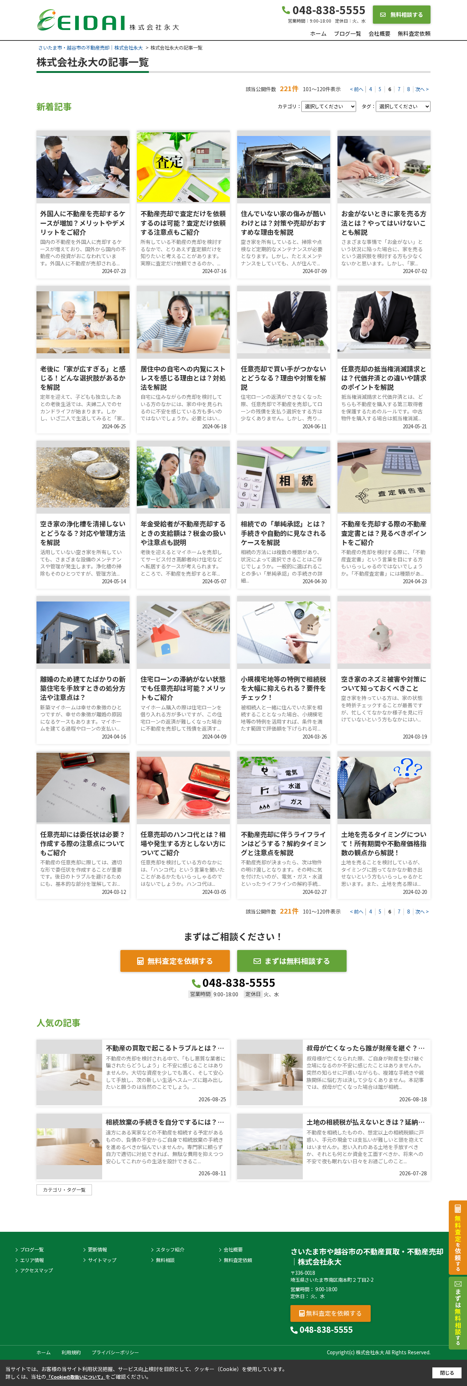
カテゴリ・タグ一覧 (64, 1189)
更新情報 (97, 1249)
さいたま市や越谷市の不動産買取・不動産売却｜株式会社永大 (366, 1256)
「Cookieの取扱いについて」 (75, 1377)
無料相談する (406, 14)
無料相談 (165, 1260)
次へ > (422, 89)
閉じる (447, 1372)
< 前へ (356, 89)
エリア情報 (32, 1260)
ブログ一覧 (347, 33)
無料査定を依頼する (180, 960)
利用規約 (71, 1352)
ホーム (318, 33)
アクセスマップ (36, 1270)
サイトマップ (102, 1260)
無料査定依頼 (414, 33)
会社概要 (379, 33)
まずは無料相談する (297, 960)
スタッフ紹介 (170, 1249)
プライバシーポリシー (115, 1352)
